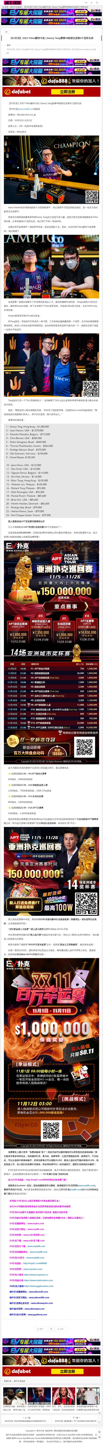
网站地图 (57, 1431)
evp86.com (75, 1189)
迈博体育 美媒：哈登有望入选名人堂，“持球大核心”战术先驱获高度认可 (14, 1409)
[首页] (99, 1413)
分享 (61, 1329)
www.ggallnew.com (37, 1314)
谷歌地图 (74, 1431)
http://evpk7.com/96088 (38, 1180)
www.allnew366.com (39, 1297)
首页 (6, 7)
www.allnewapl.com (34, 1309)
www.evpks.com (36, 1223)
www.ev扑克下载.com (34, 1241)
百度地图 (65, 1431)
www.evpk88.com (38, 1252)
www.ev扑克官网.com (34, 1235)
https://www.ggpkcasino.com (38, 1286)
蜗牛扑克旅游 (16, 7)
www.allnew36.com (38, 1292)
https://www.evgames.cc (36, 1275)
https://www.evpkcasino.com (38, 1280)
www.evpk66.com (36, 1246)
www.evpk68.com (35, 1258)
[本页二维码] (99, 1437)
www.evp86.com (26, 109)
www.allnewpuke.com (42, 1303)
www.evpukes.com (32, 1269)
